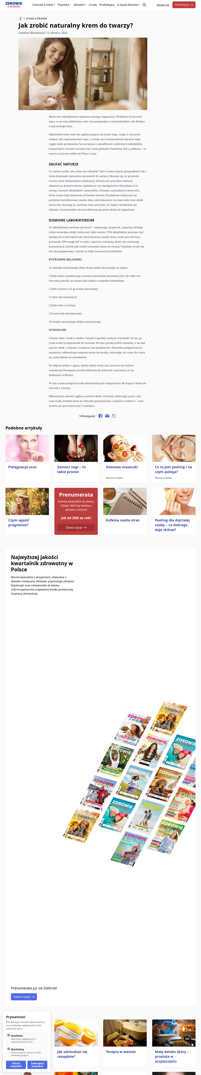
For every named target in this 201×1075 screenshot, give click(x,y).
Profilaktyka (106, 5)
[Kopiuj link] (114, 416)
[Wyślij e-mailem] (107, 416)
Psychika (63, 5)
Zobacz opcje (74, 527)
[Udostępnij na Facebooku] (100, 416)
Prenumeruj (182, 4)
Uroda (93, 5)
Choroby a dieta (42, 5)
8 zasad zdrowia (127, 5)
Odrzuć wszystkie (16, 1065)
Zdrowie (79, 5)
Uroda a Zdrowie (36, 18)
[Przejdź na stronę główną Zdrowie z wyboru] (13, 5)
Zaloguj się (163, 4)
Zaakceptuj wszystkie (37, 1065)
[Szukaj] (144, 5)
